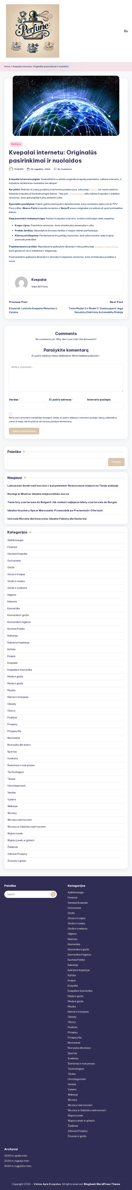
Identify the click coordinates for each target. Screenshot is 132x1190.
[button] (39, 286)
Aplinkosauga (15, 540)
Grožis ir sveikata (17, 587)
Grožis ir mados (16, 581)
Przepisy (12, 724)
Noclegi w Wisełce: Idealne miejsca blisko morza (38, 494)
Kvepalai (38, 279)
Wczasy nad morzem (19, 819)
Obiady (11, 704)
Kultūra (16, 144)
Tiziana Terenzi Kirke (106, 246)
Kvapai (11, 656)
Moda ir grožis (15, 683)
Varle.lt (93, 189)
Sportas (12, 751)
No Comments (65, 169)
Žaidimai (12, 847)
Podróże (12, 717)
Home (7, 66)
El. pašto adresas (61, 399)
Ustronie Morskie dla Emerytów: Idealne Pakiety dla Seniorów (47, 518)
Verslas (11, 792)
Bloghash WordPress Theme (102, 1184)
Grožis (10, 567)
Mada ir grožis (15, 676)
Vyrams (11, 799)
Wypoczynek (15, 833)
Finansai (12, 547)
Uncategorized (16, 785)
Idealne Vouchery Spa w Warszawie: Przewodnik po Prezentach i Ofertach (55, 510)
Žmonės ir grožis (16, 860)
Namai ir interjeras (18, 697)
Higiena (11, 594)
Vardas (14, 399)
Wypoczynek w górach (20, 840)
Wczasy (12, 813)
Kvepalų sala (76, 193)
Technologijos (15, 772)
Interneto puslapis (99, 399)
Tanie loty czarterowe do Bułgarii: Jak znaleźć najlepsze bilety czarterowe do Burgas (62, 502)
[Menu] (126, 31)
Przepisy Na (14, 731)
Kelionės (12, 601)
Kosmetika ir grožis (18, 615)
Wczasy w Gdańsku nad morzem (26, 826)
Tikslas (11, 779)
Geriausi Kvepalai (17, 553)
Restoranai (13, 737)
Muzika (11, 690)
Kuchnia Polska (16, 628)
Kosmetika (13, 608)
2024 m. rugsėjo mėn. (17, 1160)
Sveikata (12, 758)
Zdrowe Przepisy (17, 854)
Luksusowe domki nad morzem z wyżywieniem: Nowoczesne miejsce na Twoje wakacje (62, 485)
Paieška (14, 451)
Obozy (11, 710)
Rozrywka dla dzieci (19, 744)
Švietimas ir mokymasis (21, 765)
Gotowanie (14, 560)
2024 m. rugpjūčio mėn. (18, 1166)
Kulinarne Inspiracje (18, 642)
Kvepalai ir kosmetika (19, 669)
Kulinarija (12, 635)
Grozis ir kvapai (16, 574)
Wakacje (12, 806)
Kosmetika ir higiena (19, 622)
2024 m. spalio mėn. (16, 1155)
